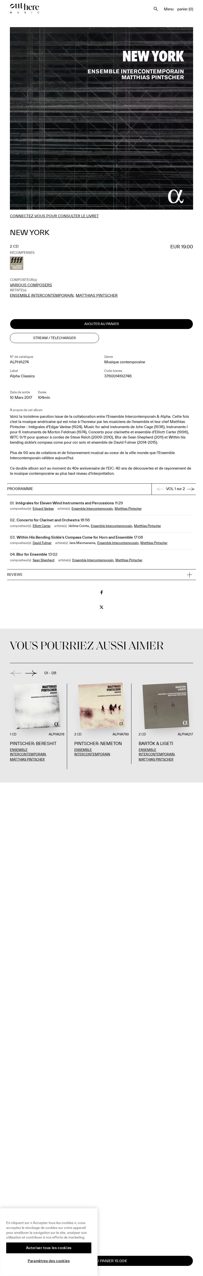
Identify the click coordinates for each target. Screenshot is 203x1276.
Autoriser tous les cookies (49, 1248)
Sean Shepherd (43, 560)
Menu (169, 9)
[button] (101, 574)
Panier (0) (185, 9)
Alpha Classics (22, 376)
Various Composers (31, 285)
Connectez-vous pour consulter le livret (54, 216)
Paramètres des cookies (49, 1261)
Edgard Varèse (43, 508)
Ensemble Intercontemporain (42, 295)
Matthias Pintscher (97, 295)
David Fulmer (42, 543)
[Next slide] (31, 673)
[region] (49, 1242)
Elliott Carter (42, 526)
